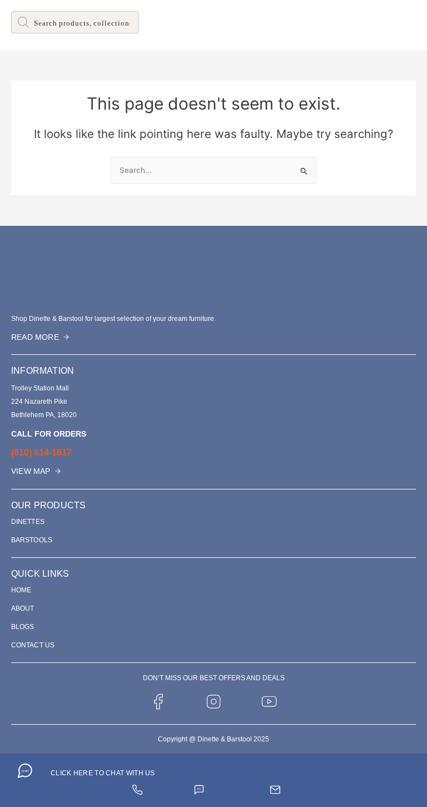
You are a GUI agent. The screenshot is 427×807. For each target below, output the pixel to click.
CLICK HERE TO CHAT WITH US (103, 773)
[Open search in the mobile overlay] (75, 22)
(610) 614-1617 (41, 452)
